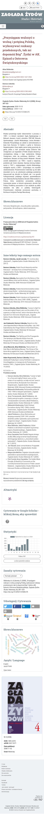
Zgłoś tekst (7, 670)
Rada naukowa (6, 768)
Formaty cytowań (11, 576)
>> (12, 370)
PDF (5, 119)
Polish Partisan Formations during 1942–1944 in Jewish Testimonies (21, 407)
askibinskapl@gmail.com (12, 72)
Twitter (4, 785)
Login (24, 7)
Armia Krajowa (18, 208)
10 (15, 472)
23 (4, 474)
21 (37, 472)
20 (35, 472)
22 (39, 472)
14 (23, 472)
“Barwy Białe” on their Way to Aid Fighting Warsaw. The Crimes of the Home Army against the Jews (20, 349)
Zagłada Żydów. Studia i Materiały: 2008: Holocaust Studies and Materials (21, 283)
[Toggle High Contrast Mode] (25, 3)
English (6, 664)
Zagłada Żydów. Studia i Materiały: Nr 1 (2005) (23, 403)
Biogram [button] (6, 74)
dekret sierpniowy (29, 208)
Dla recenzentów (6, 775)
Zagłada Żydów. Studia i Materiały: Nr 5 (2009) (18, 293)
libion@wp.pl (8, 86)
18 (31, 472)
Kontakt (4, 780)
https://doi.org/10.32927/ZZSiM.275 (17, 112)
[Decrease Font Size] (33, 3)
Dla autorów (5, 773)
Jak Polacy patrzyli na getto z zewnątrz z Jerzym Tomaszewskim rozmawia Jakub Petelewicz (23, 398)
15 (25, 472)
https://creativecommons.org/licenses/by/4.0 (18, 237)
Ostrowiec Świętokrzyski (11, 206)
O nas (3, 764)
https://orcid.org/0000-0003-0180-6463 (18, 91)
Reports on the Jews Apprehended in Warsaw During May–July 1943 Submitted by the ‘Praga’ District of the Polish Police (21, 325)
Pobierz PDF (22, 556)
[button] (8, 606)
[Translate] (38, 3)
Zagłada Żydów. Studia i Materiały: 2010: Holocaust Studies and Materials (21, 302)
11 (17, 472)
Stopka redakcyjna (7, 771)
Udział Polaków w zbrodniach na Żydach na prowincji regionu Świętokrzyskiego (23, 428)
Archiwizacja (5, 791)
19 (33, 472)
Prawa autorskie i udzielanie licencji (12, 789)
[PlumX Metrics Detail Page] (9, 498)
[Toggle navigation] (3, 26)
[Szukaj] (42, 26)
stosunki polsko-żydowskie (30, 206)
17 (29, 472)
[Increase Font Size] (29, 3)
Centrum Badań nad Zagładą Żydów (24, 810)
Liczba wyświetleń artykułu (22, 561)
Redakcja (4, 766)
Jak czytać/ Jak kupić (8, 787)
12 (19, 472)
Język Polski (36, 7)
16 (27, 472)
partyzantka (7, 208)
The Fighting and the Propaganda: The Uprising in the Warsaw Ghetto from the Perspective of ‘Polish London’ (21, 338)
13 (21, 472)
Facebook (4, 782)
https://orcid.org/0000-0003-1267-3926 (18, 77)
